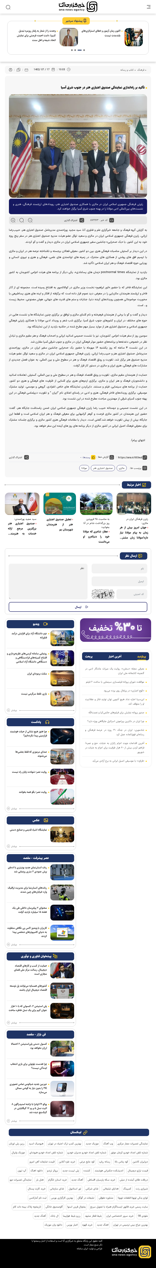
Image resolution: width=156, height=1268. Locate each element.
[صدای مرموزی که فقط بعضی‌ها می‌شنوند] (62, 756)
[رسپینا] (115, 629)
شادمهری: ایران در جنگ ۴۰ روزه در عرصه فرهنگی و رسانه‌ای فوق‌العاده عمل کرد (114, 732)
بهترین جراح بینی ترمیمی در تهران (130, 1225)
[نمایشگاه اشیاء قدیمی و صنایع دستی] (62, 834)
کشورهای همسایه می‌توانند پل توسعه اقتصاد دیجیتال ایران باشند (28, 988)
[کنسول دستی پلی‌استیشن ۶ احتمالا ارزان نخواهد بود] (62, 1048)
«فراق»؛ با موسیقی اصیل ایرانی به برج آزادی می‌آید (118, 761)
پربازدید (141, 656)
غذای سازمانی (57, 1189)
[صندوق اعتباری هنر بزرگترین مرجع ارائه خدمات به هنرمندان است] (22, 504)
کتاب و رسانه (127, 70)
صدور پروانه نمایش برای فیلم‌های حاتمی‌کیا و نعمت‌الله (116, 712)
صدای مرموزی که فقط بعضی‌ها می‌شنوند (31, 754)
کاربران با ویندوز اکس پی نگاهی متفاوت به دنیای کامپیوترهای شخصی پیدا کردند (27, 932)
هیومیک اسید (36, 1144)
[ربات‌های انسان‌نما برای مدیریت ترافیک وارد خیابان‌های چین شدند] (62, 892)
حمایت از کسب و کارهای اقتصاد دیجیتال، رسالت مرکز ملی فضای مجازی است (30, 970)
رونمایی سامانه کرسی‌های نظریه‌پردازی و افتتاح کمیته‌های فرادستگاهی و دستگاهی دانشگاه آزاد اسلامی (27, 658)
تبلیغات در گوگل (86, 1198)
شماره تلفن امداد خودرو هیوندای (46, 1152)
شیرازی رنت (142, 1189)
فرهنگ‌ (140, 70)
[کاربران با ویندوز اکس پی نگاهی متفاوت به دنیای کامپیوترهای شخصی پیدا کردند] (62, 933)
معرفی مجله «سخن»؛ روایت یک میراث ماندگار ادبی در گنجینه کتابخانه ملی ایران (114, 671)
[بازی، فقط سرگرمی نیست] (62, 698)
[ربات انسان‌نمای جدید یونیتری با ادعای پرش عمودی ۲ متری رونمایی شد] (62, 872)
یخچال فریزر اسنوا (76, 1207)
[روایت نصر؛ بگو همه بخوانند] (62, 797)
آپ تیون (22, 1171)
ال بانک (54, 1216)
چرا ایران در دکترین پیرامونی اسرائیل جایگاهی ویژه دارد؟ (37, 33)
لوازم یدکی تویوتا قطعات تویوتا (133, 1198)
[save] (18, 70)
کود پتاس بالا (121, 1162)
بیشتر (14, 710)
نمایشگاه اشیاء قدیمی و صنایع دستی (28, 830)
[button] (84, 50)
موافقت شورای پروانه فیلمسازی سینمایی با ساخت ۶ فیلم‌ (115, 682)
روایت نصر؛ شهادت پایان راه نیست (29, 772)
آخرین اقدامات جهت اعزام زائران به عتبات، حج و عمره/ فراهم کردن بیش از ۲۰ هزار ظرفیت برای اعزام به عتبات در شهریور (114, 747)
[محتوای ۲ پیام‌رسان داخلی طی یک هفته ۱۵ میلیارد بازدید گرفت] (62, 913)
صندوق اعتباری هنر (103, 468)
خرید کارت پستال (37, 1189)
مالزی (122, 468)
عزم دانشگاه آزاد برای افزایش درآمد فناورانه (29, 635)
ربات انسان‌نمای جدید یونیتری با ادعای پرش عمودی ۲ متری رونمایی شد (27, 869)
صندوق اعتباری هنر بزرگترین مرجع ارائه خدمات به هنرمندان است (22, 528)
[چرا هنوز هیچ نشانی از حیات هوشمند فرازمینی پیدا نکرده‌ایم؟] (62, 736)
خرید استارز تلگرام (57, 1180)
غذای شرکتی (92, 1189)
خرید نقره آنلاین (67, 1162)
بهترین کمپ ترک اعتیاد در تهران (64, 1144)
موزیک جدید (92, 1144)
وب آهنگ (108, 1144)
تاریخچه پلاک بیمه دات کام (27, 1207)
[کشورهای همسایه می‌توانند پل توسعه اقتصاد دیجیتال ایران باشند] (62, 990)
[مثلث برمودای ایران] (62, 678)
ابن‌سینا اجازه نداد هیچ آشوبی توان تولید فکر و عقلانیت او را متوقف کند (114, 701)
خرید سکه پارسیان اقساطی (101, 1180)
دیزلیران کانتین (140, 1162)
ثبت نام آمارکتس (38, 1198)
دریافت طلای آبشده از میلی (134, 1180)
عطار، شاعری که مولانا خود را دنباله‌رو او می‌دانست (96, 536)
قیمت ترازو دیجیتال (138, 1171)
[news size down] (30, 220)
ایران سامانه (82, 1249)
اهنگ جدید (103, 1225)
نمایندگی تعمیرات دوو (20, 1180)
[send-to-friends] (26, 69)
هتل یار (40, 1180)
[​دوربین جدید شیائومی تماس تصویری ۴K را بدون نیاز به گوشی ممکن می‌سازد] (62, 1089)
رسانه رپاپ (104, 1162)
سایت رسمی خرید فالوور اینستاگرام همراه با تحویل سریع (119, 1207)
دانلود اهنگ (36, 1171)
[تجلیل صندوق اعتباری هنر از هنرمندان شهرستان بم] (59, 504)
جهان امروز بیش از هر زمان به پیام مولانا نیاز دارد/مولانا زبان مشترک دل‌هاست (134, 532)
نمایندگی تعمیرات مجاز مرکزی (132, 1144)
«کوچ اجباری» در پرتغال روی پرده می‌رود (124, 690)
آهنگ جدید (77, 1180)
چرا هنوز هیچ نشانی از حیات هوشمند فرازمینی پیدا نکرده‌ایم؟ (28, 734)
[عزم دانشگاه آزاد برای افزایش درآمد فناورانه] (62, 638)
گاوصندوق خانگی (54, 1207)
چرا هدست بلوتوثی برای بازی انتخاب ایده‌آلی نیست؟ (28, 1066)
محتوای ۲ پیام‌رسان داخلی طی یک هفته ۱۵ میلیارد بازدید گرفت (29, 910)
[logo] (78, 7)
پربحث (89, 656)
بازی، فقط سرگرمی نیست (34, 694)
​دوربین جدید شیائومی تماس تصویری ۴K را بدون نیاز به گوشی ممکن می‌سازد (28, 1088)
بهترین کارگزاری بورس (62, 1198)
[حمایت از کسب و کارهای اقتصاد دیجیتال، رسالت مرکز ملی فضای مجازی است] (62, 970)
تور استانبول (75, 1189)
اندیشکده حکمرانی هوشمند (109, 1171)
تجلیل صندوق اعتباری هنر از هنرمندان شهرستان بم (60, 524)
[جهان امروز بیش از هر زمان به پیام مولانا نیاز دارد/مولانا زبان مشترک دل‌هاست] (134, 504)
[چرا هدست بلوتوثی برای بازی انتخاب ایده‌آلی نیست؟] (62, 1069)
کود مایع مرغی (87, 1162)
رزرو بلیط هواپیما (71, 1216)
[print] (10, 70)
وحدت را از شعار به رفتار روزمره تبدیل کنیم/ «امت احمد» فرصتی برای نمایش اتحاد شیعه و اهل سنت (101, 35)
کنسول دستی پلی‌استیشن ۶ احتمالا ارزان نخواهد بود (29, 1046)
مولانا (84, 468)
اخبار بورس (72, 1225)
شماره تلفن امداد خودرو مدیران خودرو (86, 1152)
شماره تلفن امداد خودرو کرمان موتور (129, 1152)
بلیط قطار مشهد (93, 1216)
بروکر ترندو (52, 1171)
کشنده (86, 1171)
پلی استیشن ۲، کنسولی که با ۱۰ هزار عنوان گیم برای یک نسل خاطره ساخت (28, 1008)
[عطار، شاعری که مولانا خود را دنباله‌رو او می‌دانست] (96, 504)
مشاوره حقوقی (106, 1198)
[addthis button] (81, 220)
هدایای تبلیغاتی (111, 1189)
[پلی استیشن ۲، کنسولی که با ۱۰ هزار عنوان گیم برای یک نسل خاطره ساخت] (62, 1011)
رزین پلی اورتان (16, 1144)
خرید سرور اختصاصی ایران (119, 1216)
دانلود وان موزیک (53, 1225)
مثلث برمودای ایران (37, 674)
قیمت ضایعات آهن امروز (41, 1162)
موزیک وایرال (18, 1152)
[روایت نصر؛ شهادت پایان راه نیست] (62, 777)
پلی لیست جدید (70, 1171)
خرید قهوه (87, 1225)
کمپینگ (127, 1189)
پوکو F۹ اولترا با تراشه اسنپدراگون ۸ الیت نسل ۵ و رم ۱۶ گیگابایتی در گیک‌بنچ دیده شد (29, 1108)
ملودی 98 (143, 1216)
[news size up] (13, 220)
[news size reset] (21, 220)
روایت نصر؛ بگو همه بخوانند (33, 792)
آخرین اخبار (114, 656)
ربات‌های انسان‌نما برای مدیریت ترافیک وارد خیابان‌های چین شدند (27, 890)
